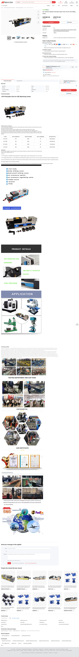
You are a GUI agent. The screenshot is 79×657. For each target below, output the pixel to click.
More (2, 645)
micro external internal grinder (64, 624)
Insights (67, 649)
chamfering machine (43, 620)
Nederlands (41, 650)
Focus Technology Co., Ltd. (32, 652)
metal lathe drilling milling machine (26, 624)
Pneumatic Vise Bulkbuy (27, 643)
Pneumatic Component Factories (18, 640)
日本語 (51, 650)
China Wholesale (35, 649)
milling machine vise (23, 620)
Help (58, 5)
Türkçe (60, 650)
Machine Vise (14, 643)
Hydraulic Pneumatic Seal (55, 640)
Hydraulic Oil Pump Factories (44, 640)
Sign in (77, 2)
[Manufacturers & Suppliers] (7, 2)
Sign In (44, 75)
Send (9, 563)
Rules (77, 5)
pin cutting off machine (43, 624)
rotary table (22, 622)
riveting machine (4, 624)
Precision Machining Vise (15, 635)
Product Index (58, 649)
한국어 (48, 650)
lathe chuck (61, 620)
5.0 (64, 82)
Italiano (34, 650)
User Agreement (45, 652)
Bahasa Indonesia (69, 650)
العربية (45, 650)
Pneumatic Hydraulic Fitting (66, 640)
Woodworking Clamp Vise (26, 635)
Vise (25, 7)
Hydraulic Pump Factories (6, 640)
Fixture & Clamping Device (19, 7)
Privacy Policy (55, 652)
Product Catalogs (16, 618)
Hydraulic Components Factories (31, 640)
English (14, 650)
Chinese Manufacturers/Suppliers (27, 649)
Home (2, 7)
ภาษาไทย (57, 650)
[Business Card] (76, 85)
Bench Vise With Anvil (30, 7)
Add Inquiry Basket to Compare (21, 42)
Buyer (53, 5)
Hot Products (13, 649)
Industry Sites (46, 649)
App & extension (64, 5)
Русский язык (30, 650)
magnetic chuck (61, 622)
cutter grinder (3, 622)
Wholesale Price (41, 649)
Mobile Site (62, 649)
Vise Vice (19, 643)
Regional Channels (52, 649)
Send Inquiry (51, 22)
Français (25, 650)
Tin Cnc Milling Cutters (5, 643)
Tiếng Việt (64, 650)
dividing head (42, 622)
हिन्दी (54, 650)
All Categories (5, 5)
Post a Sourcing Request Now (31, 563)
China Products (18, 649)
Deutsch (37, 650)
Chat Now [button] (70, 22)
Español (18, 650)
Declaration (50, 652)
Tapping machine (4, 620)
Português (21, 650)
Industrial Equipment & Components (9, 7)
